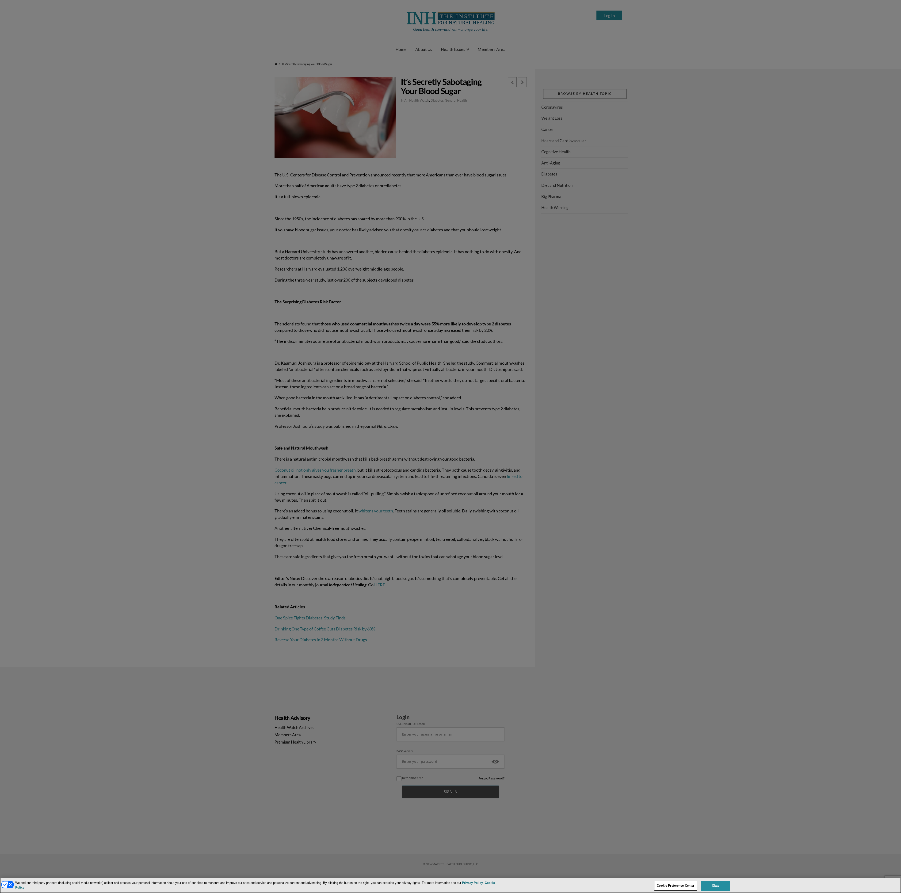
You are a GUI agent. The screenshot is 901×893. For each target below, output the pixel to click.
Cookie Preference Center (675, 885)
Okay (715, 885)
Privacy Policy (472, 883)
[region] (450, 885)
